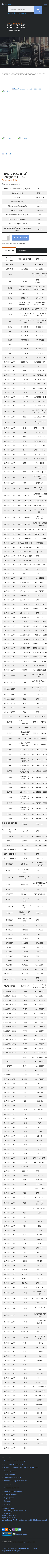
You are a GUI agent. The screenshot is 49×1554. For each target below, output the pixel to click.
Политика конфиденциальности (23, 1542)
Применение (9, 250)
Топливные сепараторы (13, 1464)
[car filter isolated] (24, 107)
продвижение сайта (23, 1548)
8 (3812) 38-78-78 (16, 25)
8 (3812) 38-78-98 (16, 27)
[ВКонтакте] (3, 1529)
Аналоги (22, 250)
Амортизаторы (9, 1474)
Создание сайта (8, 1548)
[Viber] (13, 1529)
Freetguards (21, 243)
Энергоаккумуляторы (12, 1477)
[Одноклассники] (6, 1529)
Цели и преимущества (13, 1491)
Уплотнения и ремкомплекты (15, 1480)
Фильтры (13, 243)
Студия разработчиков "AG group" (19, 1549)
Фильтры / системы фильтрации (22, 73)
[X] (9, 1529)
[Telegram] (19, 1529)
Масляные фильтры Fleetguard (23, 75)
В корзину (22, 237)
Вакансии (8, 1501)
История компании (11, 1488)
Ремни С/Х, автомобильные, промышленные (21, 1467)
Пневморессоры (10, 1470)
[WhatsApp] (16, 1529)
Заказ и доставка (10, 1494)
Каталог (5, 73)
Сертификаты (9, 1497)
